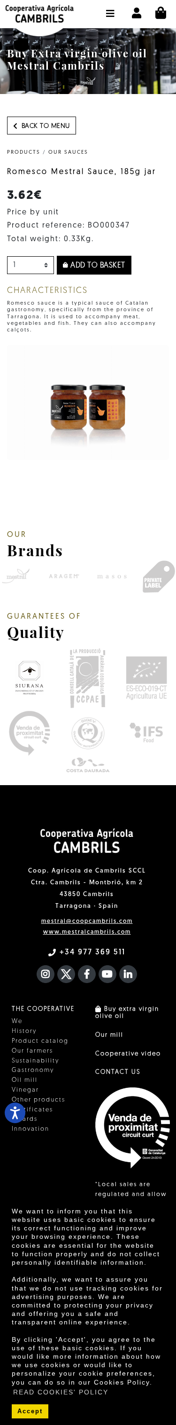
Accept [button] (30, 1411)
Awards (25, 1119)
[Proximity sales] (29, 733)
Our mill (109, 1035)
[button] (110, 9)
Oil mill (25, 1080)
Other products (38, 1100)
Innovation (30, 1129)
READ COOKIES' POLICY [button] (60, 1392)
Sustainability (35, 1061)
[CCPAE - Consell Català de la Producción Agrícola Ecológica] (87, 677)
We (17, 1021)
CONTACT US (117, 1072)
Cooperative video (128, 1054)
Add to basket (97, 265)
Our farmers (32, 1051)
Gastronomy (33, 1070)
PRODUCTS (23, 152)
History (24, 1031)
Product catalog (40, 1041)
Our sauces (68, 152)
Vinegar (25, 1090)
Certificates (32, 1110)
